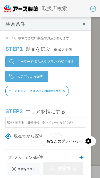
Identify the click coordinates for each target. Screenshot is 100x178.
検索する (67, 168)
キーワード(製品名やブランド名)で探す (45, 62)
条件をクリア (26, 169)
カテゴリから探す (30, 76)
